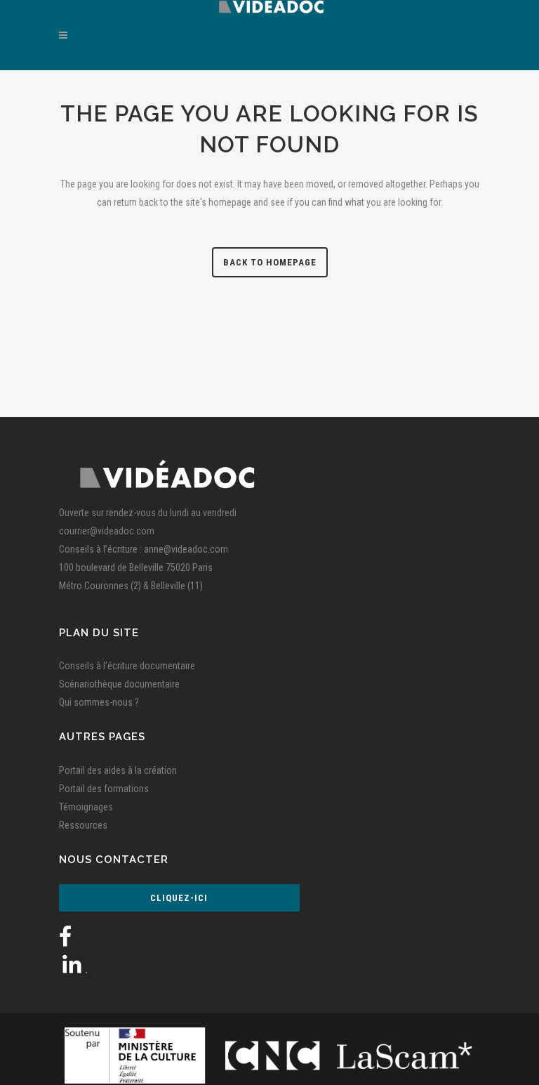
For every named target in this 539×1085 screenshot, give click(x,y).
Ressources (83, 825)
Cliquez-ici (179, 898)
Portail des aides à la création (118, 770)
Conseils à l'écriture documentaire (127, 665)
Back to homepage (270, 262)
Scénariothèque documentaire (119, 684)
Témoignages (86, 807)
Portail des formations (104, 788)
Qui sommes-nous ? (99, 702)
